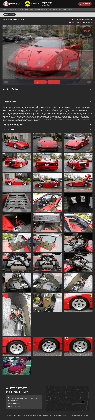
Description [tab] (9, 102)
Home (5, 9)
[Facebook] (15, 407)
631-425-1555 (86, 4)
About (64, 9)
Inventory (11, 9)
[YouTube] (19, 407)
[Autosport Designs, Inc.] (28, 4)
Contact (70, 9)
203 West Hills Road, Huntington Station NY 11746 (25, 398)
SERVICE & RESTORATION (41, 9)
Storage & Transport (55, 9)
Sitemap (56, 415)
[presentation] (6, 82)
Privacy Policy (43, 415)
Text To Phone (86, 22)
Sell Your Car (29, 9)
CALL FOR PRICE (82, 19)
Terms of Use (62, 415)
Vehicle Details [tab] (11, 89)
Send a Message (15, 403)
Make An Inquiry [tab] (13, 125)
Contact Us (50, 415)
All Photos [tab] (9, 129)
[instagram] (9, 406)
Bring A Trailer (19, 9)
